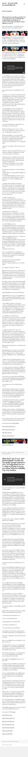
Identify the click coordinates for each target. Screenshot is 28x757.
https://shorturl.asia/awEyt (8, 727)
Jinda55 (17, 570)
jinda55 (3, 453)
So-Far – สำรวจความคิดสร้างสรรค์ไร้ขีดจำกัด (9, 4)
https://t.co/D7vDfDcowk (7, 445)
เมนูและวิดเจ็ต (24, 4)
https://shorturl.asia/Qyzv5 (8, 435)
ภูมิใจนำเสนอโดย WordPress (7, 744)
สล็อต (13, 659)
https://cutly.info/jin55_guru (8, 429)
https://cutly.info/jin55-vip (8, 724)
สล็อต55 (11, 401)
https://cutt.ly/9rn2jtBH (7, 730)
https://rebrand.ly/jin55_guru (8, 426)
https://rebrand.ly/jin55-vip (8, 718)
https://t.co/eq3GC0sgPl (7, 733)
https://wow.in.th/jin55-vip (8, 721)
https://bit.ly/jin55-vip (7, 715)
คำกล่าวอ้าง (5, 452)
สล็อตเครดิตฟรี (5, 37)
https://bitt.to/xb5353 (6, 432)
